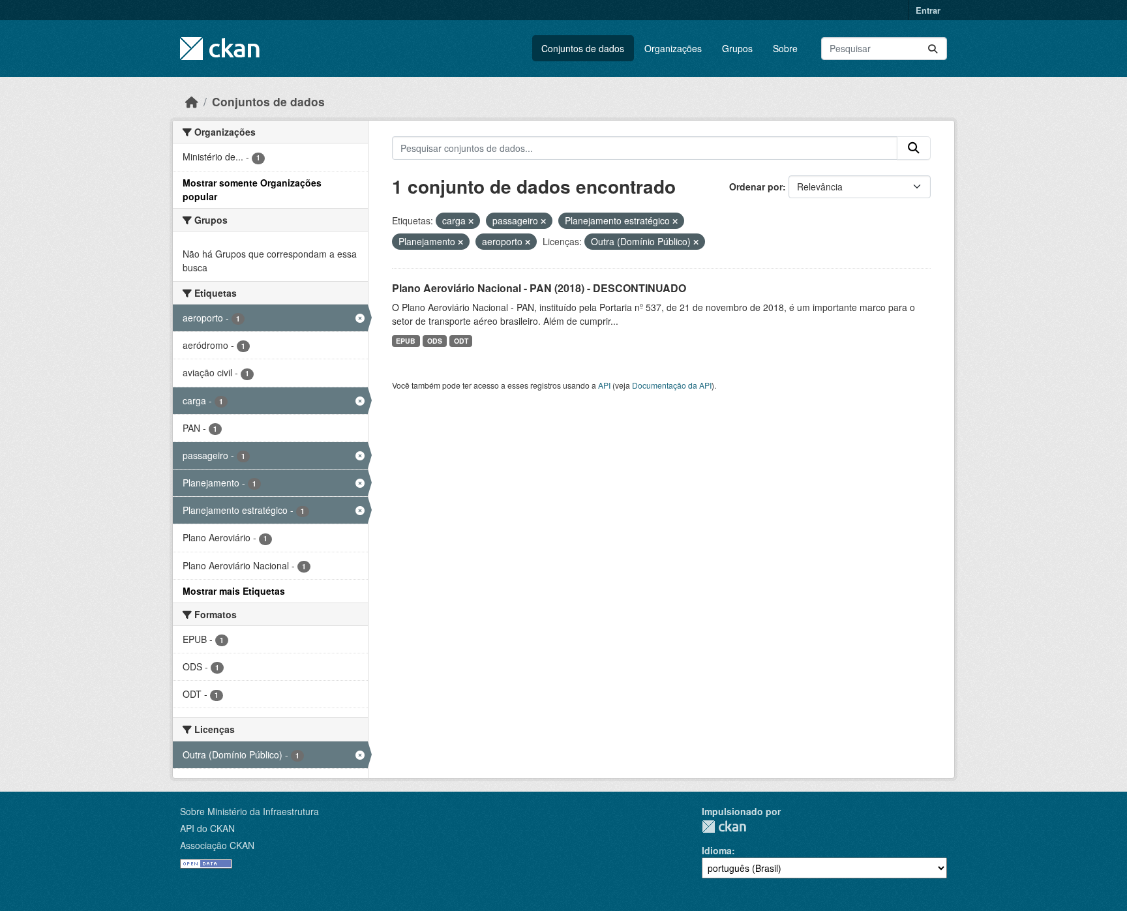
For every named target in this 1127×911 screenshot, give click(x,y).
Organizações (673, 48)
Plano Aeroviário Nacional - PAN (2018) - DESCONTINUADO (539, 287)
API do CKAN (207, 828)
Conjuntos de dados (582, 48)
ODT (461, 341)
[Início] (191, 101)
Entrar (928, 10)
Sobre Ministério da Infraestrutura (249, 811)
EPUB (405, 341)
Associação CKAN (217, 845)
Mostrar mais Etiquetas (234, 590)
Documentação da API (672, 385)
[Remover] (470, 221)
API (604, 385)
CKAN (724, 826)
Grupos (737, 48)
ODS (434, 341)
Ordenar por (756, 186)
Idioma (717, 850)
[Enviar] (933, 48)
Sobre (785, 48)
